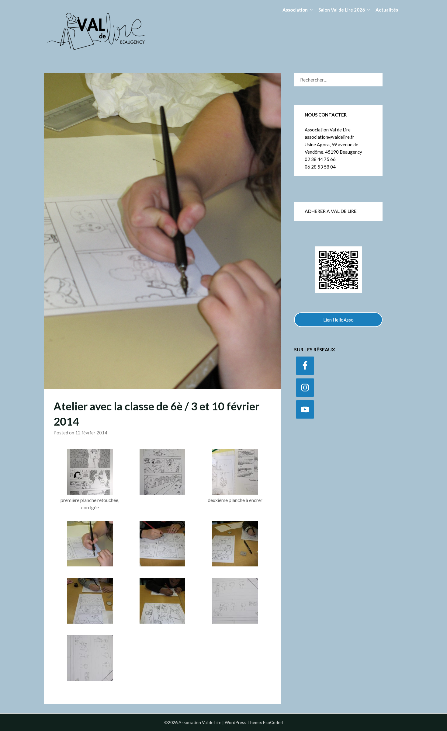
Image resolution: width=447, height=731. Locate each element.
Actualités (387, 9)
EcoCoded (273, 722)
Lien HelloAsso (338, 319)
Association (295, 9)
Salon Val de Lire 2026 (341, 9)
